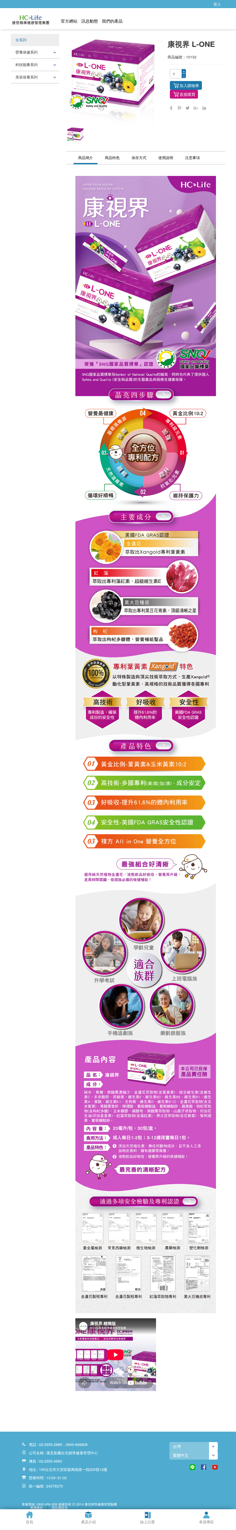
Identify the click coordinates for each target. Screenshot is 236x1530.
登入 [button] (217, 4)
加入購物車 (189, 85)
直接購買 (187, 94)
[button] (25, 21)
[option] (75, 135)
